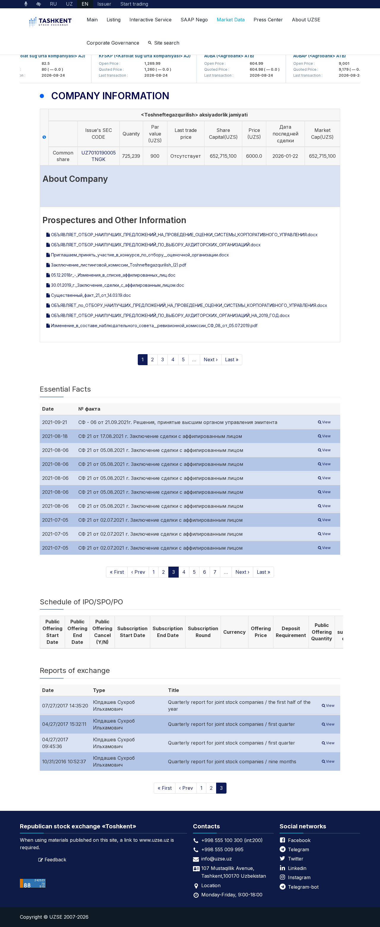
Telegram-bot (303, 887)
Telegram (298, 849)
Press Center (268, 20)
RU (53, 4)
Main (92, 20)
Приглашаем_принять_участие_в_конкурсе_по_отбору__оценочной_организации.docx (139, 254)
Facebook (299, 840)
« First (117, 572)
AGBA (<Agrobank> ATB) (222, 55)
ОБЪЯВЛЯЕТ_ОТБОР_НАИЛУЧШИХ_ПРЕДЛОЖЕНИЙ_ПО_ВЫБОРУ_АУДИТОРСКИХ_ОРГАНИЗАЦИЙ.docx (155, 244)
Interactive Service (150, 20)
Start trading (134, 4)
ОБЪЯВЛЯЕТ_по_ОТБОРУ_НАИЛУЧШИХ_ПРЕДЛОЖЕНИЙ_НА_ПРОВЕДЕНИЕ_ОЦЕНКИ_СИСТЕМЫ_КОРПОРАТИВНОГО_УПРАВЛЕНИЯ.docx (188, 305)
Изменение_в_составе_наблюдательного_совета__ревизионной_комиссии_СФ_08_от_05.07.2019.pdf (153, 325)
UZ (69, 4)
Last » (231, 359)
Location (211, 885)
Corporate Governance (113, 43)
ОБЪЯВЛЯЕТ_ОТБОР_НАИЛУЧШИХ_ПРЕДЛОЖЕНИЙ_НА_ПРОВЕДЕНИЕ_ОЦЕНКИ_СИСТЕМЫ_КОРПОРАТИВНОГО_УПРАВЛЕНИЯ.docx (184, 234)
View (326, 422)
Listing (114, 20)
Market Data (231, 20)
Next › (211, 359)
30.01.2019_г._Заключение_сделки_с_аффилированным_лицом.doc (117, 285)
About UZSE (306, 20)
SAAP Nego (194, 20)
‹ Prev (138, 572)
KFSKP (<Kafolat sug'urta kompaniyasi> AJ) (137, 55)
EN (85, 4)
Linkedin (297, 868)
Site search (166, 43)
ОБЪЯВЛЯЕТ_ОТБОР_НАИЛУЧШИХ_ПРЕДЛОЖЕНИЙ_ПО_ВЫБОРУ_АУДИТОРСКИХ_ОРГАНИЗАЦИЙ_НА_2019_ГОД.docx (170, 315)
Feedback (55, 860)
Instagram (299, 877)
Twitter (295, 859)
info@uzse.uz (216, 859)
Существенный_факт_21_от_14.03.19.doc (90, 295)
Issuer (104, 4)
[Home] (51, 22)
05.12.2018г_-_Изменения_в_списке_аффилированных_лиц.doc (112, 275)
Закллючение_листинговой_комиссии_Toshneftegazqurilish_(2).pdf (118, 264)
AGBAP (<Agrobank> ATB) (312, 55)
